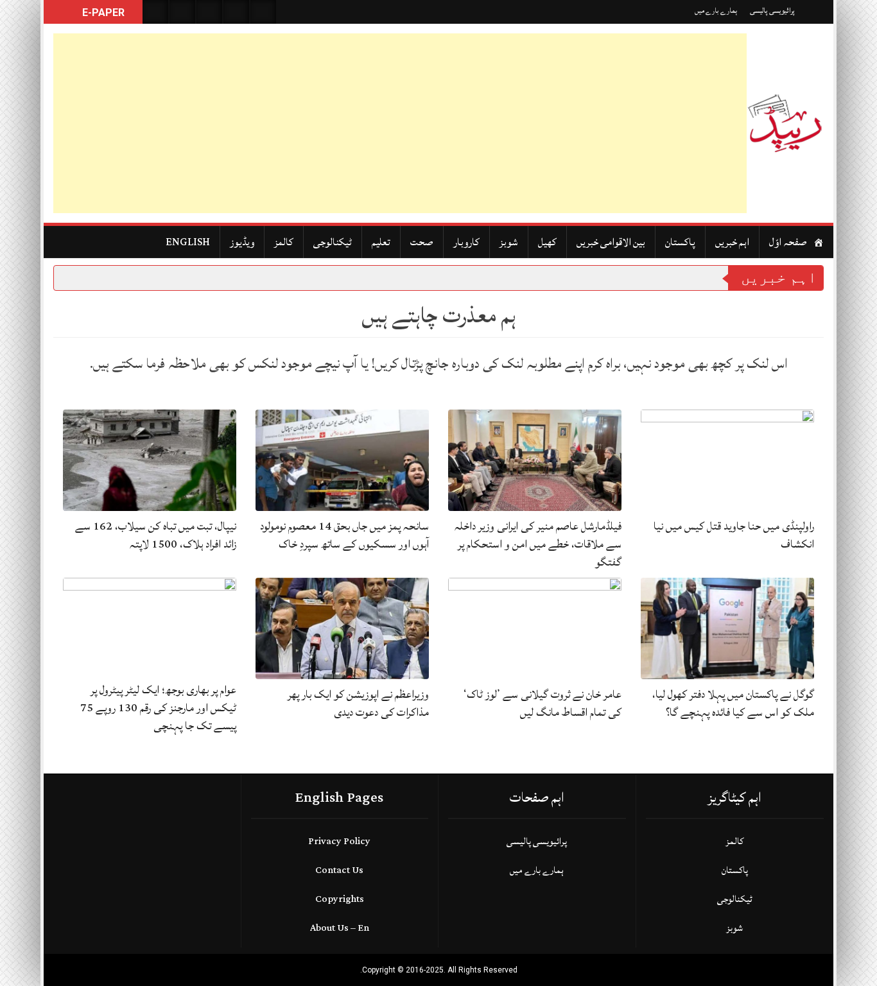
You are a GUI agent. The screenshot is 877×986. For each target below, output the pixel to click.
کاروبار (466, 242)
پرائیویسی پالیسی (772, 10)
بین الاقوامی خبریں (611, 242)
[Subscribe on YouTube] (236, 12)
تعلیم (381, 242)
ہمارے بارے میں (716, 10)
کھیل (547, 242)
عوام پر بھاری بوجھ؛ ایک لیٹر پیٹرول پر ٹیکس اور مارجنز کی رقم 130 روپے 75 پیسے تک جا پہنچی (158, 708)
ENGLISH (188, 242)
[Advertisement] (400, 123)
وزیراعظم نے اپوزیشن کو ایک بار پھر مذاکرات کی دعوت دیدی (358, 703)
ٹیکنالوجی (332, 242)
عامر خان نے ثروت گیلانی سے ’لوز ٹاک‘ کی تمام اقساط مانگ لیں (542, 703)
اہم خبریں (732, 242)
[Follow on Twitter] (209, 12)
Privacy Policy (339, 841)
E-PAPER (102, 12)
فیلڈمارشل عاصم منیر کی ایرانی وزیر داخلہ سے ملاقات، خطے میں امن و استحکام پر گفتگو (538, 544)
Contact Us (339, 870)
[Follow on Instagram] (263, 12)
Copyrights (339, 899)
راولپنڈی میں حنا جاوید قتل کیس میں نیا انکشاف (734, 535)
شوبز (508, 242)
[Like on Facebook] (182, 12)
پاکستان (680, 242)
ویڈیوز (242, 242)
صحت (421, 242)
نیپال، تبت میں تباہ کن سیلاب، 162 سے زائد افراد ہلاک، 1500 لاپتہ (155, 535)
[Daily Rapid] (785, 123)
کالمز (283, 242)
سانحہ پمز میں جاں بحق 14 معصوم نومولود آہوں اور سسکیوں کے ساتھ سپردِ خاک (344, 535)
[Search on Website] (155, 12)
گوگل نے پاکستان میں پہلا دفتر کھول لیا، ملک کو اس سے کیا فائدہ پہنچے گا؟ (733, 703)
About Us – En (339, 928)
